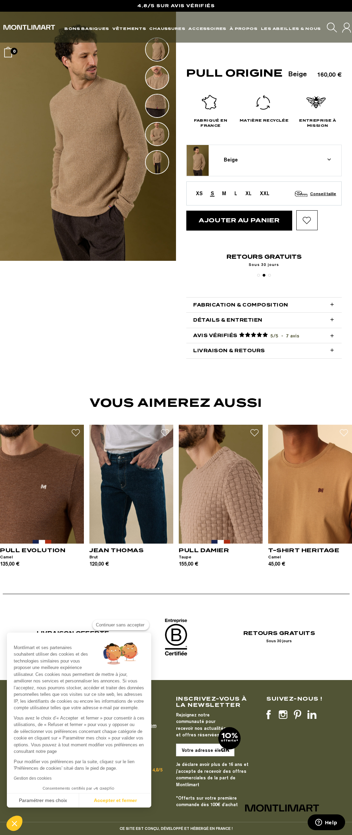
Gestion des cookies (33, 778)
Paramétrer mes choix (43, 800)
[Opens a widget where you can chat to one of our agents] (326, 823)
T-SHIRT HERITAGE (304, 550)
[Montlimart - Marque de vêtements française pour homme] (29, 27)
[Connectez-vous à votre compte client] (346, 27)
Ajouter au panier (239, 220)
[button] (14, 823)
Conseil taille (323, 193)
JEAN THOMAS (116, 550)
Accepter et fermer (115, 800)
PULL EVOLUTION (32, 550)
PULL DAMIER (204, 550)
